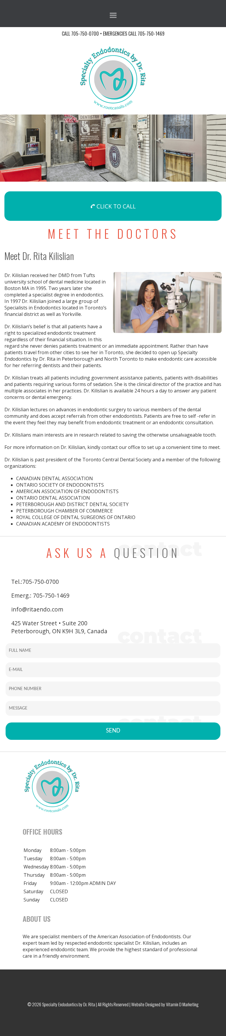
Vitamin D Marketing (182, 1004)
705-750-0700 (85, 33)
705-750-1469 (151, 33)
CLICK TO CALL (115, 206)
